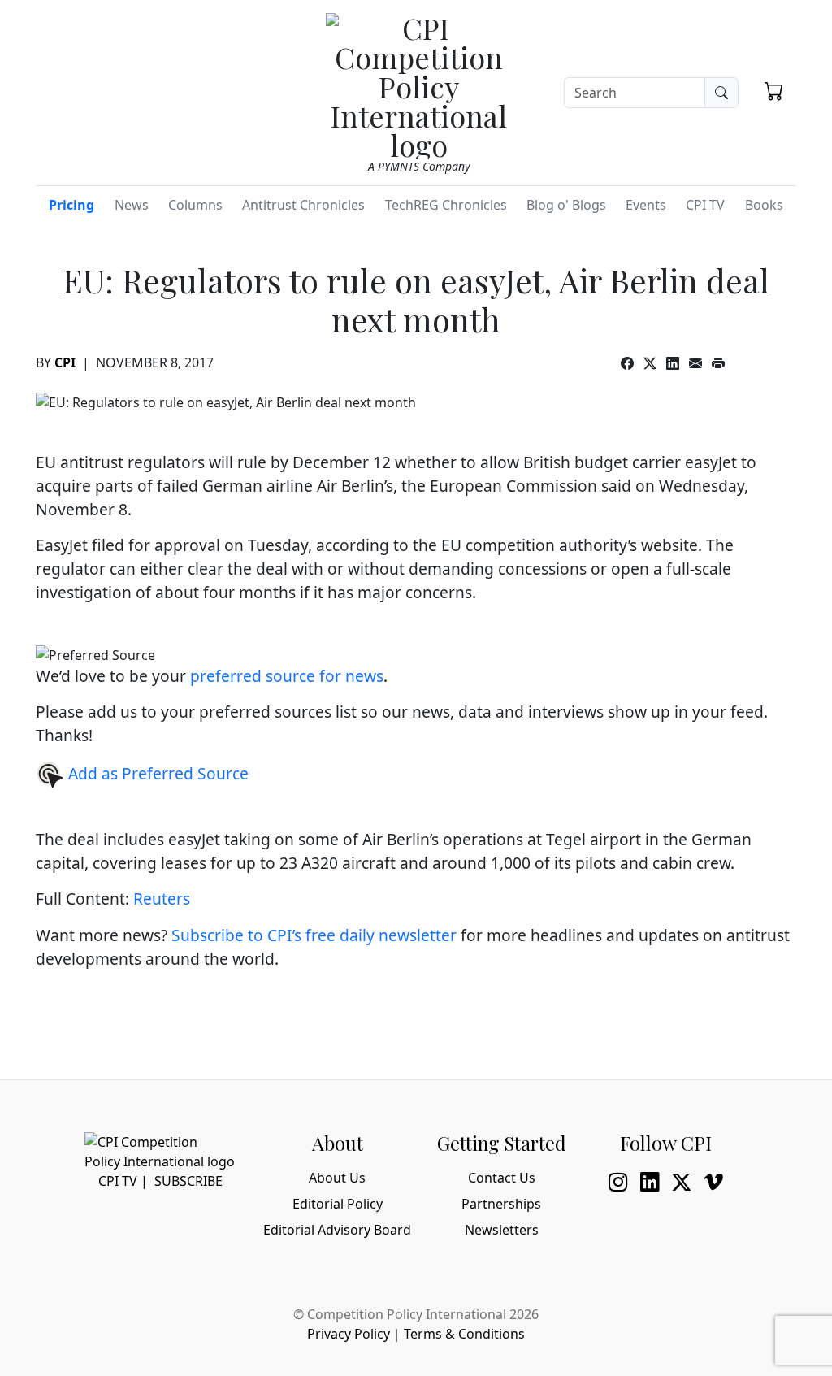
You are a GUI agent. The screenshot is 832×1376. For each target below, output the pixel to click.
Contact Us (501, 1178)
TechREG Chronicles (446, 205)
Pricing (71, 205)
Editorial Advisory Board (337, 1230)
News (132, 205)
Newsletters (502, 1230)
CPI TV (705, 205)
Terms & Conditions (464, 1334)
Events (646, 205)
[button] (774, 90)
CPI (65, 362)
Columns (195, 205)
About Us (337, 1178)
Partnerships (501, 1204)
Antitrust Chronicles (303, 205)
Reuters (163, 898)
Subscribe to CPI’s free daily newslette (310, 935)
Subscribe (188, 1181)
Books (764, 205)
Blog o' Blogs (566, 205)
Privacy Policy (348, 1334)
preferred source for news (287, 676)
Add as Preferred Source (156, 773)
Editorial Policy (337, 1204)
